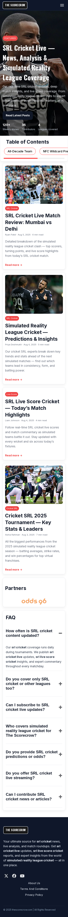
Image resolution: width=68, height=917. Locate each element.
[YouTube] (22, 876)
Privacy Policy (34, 894)
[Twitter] (6, 876)
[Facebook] (14, 876)
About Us (34, 883)
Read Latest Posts (18, 115)
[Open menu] (62, 5)
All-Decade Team (20, 151)
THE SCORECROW (15, 5)
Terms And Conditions (34, 889)
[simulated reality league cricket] (34, 602)
